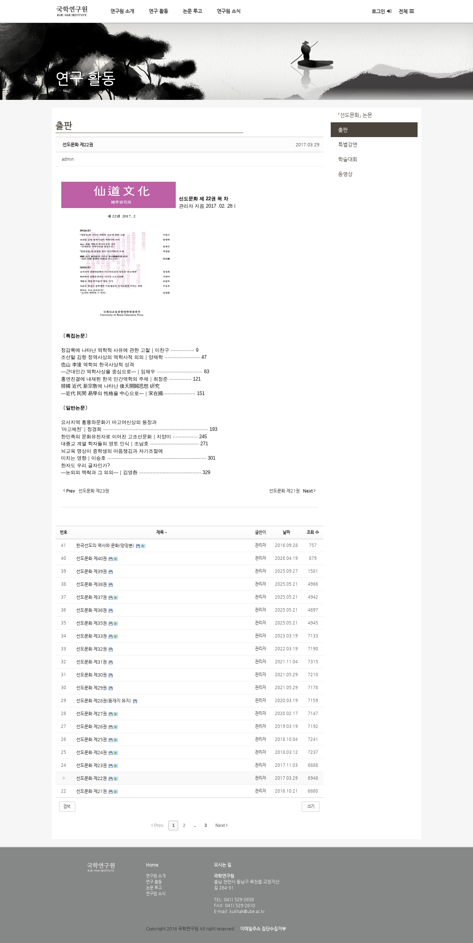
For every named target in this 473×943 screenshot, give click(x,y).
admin (68, 159)
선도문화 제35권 (92, 623)
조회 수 (313, 532)
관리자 (260, 545)
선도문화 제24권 (92, 752)
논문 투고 (192, 11)
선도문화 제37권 (92, 597)
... (195, 825)
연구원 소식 (229, 11)
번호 (63, 532)
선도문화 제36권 (92, 610)
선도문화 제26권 (92, 726)
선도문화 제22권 (77, 144)
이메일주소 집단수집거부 (263, 928)
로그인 (378, 11)
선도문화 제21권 (92, 791)
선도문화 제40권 (92, 558)
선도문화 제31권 (92, 661)
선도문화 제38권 (92, 584)
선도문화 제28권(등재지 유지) (104, 700)
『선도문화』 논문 (355, 115)
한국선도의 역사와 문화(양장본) (105, 545)
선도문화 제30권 (92, 674)
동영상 (345, 174)
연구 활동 (158, 11)
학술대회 (347, 159)
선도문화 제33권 (92, 636)
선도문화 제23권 (92, 765)
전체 (403, 11)
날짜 (286, 532)
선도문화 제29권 (92, 687)
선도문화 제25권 (92, 739)
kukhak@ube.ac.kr (246, 911)
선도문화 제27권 (92, 713)
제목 (160, 532)
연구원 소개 (122, 11)
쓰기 (310, 806)
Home (152, 864)
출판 (343, 130)
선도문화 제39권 (92, 571)
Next (220, 825)
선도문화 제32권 (92, 648)
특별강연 (347, 144)
